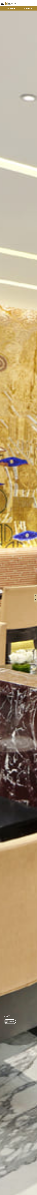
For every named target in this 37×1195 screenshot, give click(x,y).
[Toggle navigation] (3, 3)
